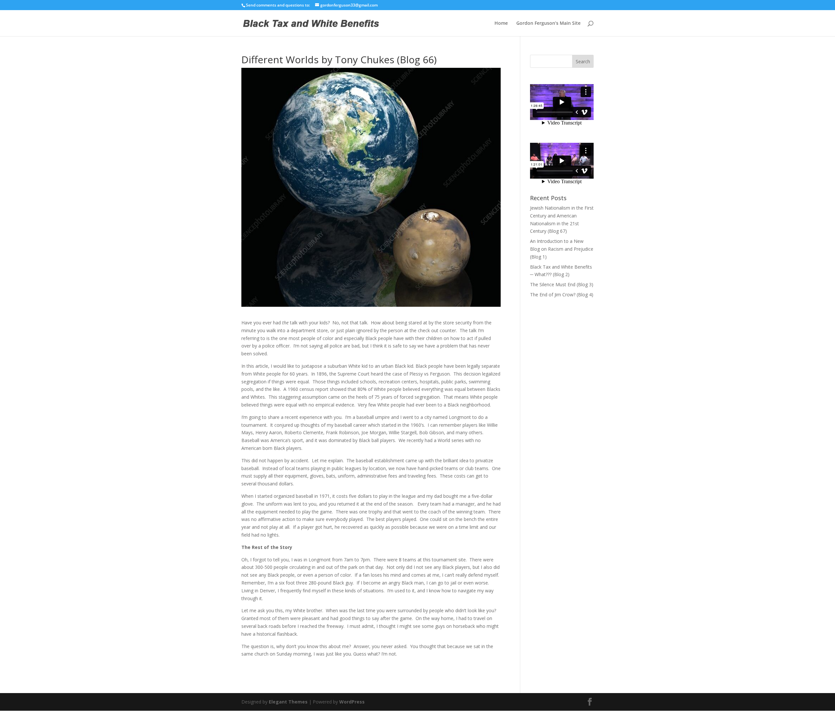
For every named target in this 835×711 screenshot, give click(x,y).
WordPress (352, 702)
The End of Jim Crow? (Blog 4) (561, 294)
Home (501, 23)
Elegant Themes (288, 702)
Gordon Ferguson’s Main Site (548, 23)
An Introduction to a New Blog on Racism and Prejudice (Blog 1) (561, 249)
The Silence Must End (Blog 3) (561, 284)
